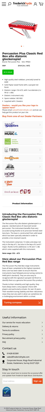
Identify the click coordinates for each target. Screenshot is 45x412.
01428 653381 (13, 353)
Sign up (38, 381)
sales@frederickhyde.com (22, 110)
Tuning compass (13, 302)
